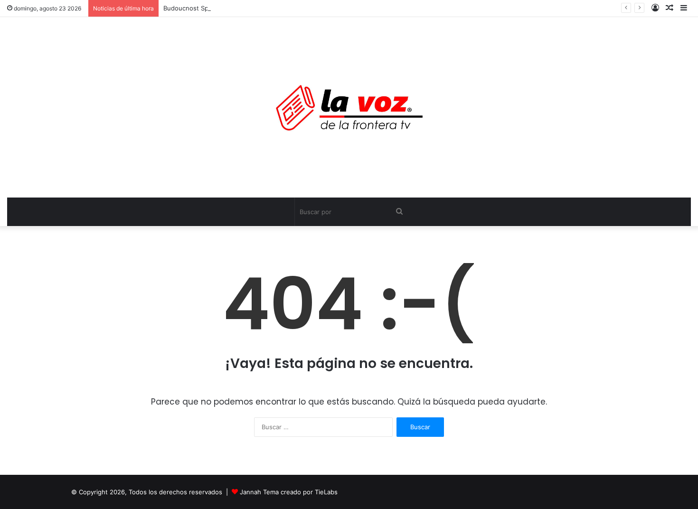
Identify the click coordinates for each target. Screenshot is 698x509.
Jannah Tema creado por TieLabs (289, 492)
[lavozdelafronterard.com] (349, 107)
